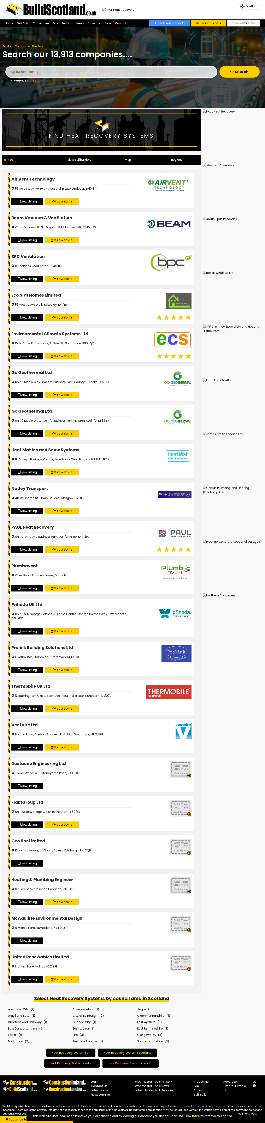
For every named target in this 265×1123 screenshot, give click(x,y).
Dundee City (82, 1022)
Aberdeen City (18, 1009)
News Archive (100, 1095)
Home (9, 23)
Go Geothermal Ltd (31, 372)
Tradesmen (41, 23)
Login (94, 1082)
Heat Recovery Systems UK (71, 1053)
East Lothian (81, 1028)
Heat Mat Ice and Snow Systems (45, 450)
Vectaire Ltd (24, 725)
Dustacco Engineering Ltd (38, 763)
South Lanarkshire (150, 1041)
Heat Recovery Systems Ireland (71, 1063)
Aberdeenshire (83, 1009)
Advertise (94, 23)
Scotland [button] (252, 6)
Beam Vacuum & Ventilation (41, 218)
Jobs (108, 23)
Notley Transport (29, 488)
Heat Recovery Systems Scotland (128, 1053)
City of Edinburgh (85, 1016)
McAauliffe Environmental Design (46, 918)
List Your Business (208, 23)
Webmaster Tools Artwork (153, 1082)
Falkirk (12, 1035)
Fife (75, 1035)
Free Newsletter (243, 23)
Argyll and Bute (19, 1016)
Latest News (99, 1090)
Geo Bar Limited (28, 841)
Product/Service (23, 80)
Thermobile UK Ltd (30, 686)
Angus (141, 1009)
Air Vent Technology (33, 179)
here (196, 1116)
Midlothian (15, 1041)
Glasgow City (146, 1035)
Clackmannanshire (151, 1016)
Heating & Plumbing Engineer (42, 879)
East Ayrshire (146, 1022)
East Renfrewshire (150, 1028)
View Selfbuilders (79, 160)
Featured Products (171, 23)
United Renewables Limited (40, 957)
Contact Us (99, 1086)
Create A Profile (234, 1086)
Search (241, 71)
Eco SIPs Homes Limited (36, 295)
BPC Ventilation (28, 256)
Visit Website (63, 201)
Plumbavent (24, 566)
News (80, 23)
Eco (55, 23)
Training (67, 23)
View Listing (28, 201)
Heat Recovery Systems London (130, 1063)
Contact (120, 23)
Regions (176, 160)
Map (128, 160)
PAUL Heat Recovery (32, 527)
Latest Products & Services (154, 1090)
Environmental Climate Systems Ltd (49, 334)
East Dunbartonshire (22, 1028)
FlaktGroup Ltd (27, 802)
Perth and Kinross (85, 1041)
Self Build (23, 23)
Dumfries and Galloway (25, 1022)
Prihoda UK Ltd (26, 604)
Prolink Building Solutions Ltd (42, 647)
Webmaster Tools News (152, 1086)
